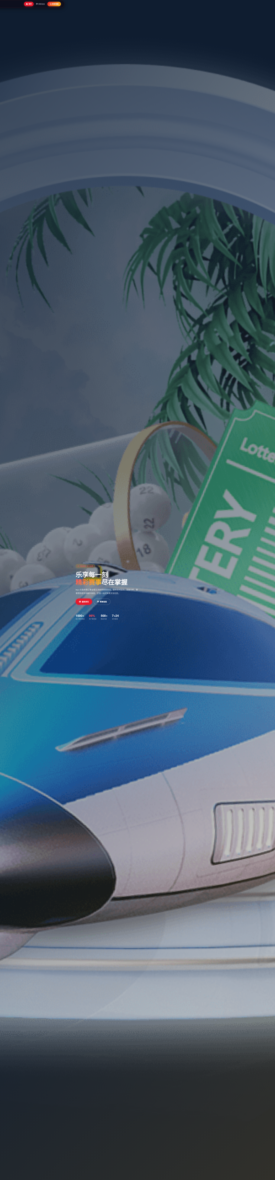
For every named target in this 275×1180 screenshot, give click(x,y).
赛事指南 (41, 4)
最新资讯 (85, 601)
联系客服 (55, 4)
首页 (30, 4)
